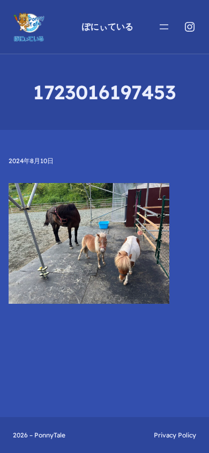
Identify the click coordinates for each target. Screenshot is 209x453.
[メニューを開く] (164, 26)
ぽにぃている (107, 26)
